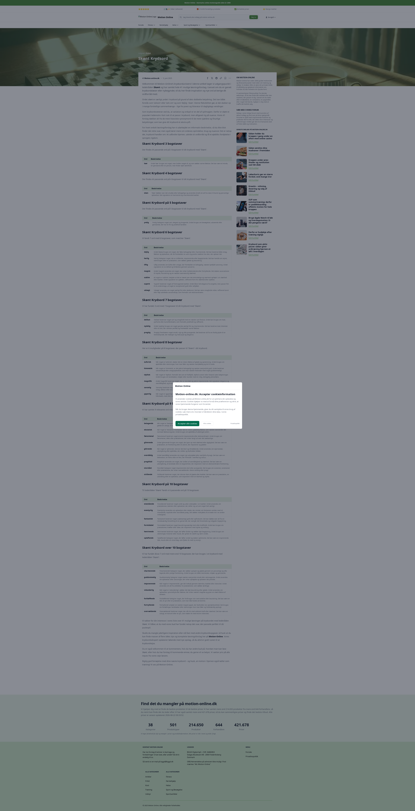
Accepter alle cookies (187, 423)
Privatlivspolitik (235, 423)
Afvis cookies (207, 423)
